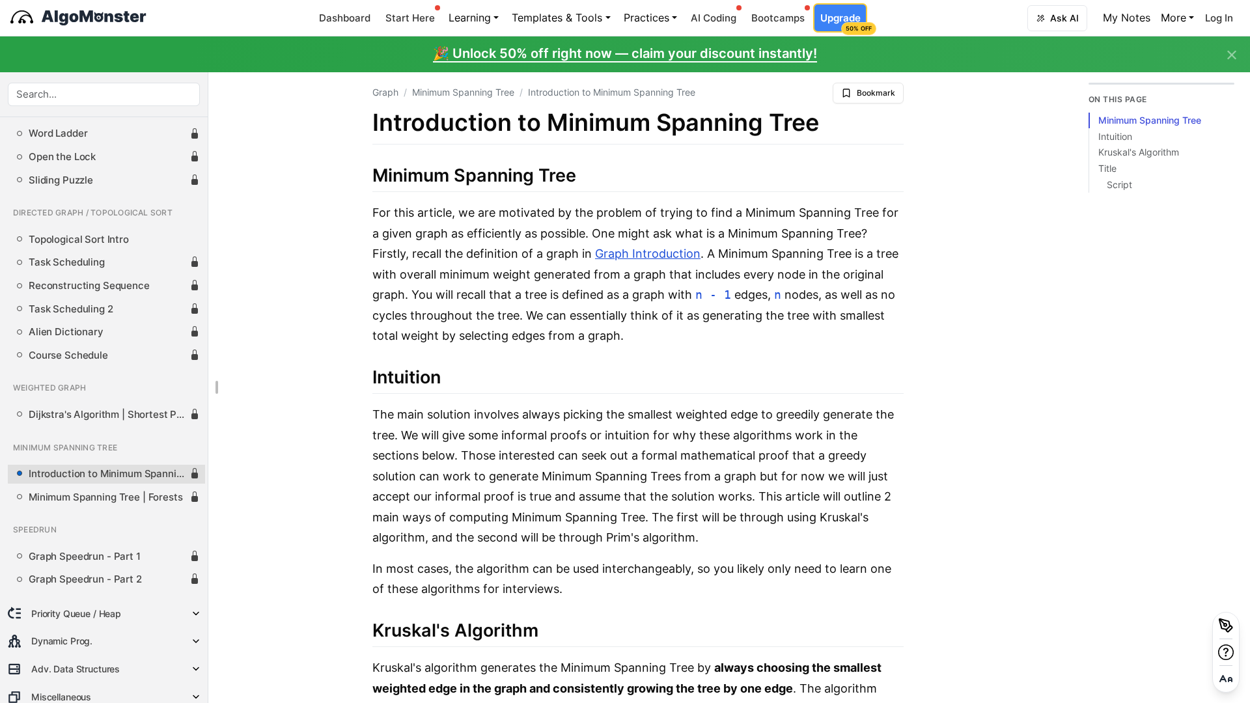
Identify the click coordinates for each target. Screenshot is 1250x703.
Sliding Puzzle (61, 180)
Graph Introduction (648, 253)
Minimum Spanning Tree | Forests (106, 497)
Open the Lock (62, 157)
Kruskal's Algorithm (1138, 152)
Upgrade (843, 22)
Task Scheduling (67, 262)
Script (1119, 184)
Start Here (410, 18)
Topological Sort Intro (79, 239)
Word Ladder (58, 133)
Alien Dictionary (66, 332)
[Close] (1232, 55)
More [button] (1173, 17)
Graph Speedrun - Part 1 (85, 556)
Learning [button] (470, 17)
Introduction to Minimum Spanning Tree (109, 474)
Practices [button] (646, 17)
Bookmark (876, 93)
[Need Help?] (1226, 652)
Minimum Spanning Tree (463, 92)
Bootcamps (778, 18)
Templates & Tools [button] (557, 17)
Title (1107, 168)
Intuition (1115, 136)
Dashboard (344, 18)
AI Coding (713, 18)
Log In (1219, 18)
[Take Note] (1226, 626)
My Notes (1126, 17)
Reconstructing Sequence (89, 286)
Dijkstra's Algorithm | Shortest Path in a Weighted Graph (109, 414)
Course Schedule (68, 355)
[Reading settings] (1226, 679)
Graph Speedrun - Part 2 (85, 579)
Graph (385, 92)
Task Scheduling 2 (71, 309)
